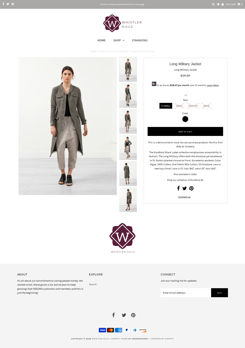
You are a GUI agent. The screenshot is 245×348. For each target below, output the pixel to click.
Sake (193, 174)
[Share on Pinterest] (191, 189)
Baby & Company (185, 146)
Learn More (213, 85)
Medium (192, 106)
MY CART (234, 4)
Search (93, 284)
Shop (117, 40)
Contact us (184, 196)
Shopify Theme (119, 339)
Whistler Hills (100, 339)
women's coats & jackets (113, 51)
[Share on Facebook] (178, 189)
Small (179, 106)
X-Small (165, 106)
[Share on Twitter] (184, 189)
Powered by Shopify (162, 339)
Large (206, 106)
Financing (140, 40)
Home (101, 40)
